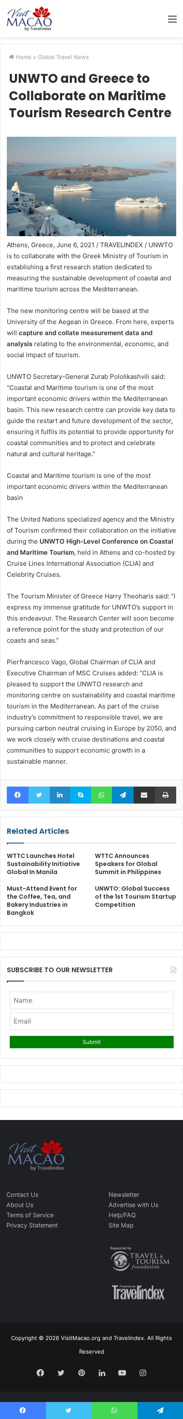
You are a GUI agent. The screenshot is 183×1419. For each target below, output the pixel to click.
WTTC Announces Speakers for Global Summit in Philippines (128, 864)
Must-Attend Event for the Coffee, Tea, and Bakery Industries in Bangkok (42, 900)
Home (22, 57)
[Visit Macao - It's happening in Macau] (29, 18)
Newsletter (124, 1194)
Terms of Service (30, 1215)
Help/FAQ (122, 1215)
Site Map (121, 1225)
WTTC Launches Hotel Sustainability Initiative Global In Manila (43, 864)
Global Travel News (63, 57)
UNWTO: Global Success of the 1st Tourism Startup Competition (135, 896)
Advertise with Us (133, 1204)
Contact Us (22, 1194)
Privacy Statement (32, 1225)
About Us (19, 1204)
